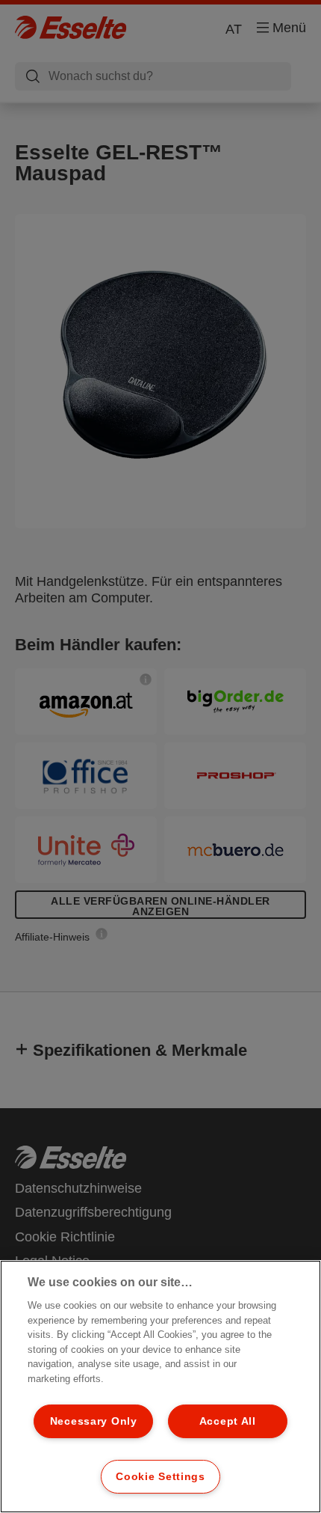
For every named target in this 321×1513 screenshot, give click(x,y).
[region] (160, 1386)
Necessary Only (93, 1421)
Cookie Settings (160, 1476)
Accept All (227, 1421)
